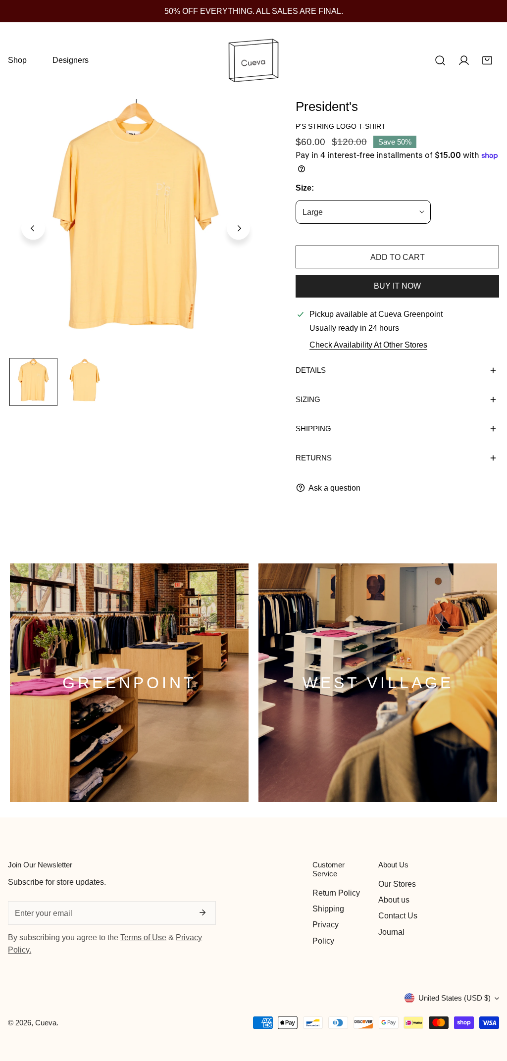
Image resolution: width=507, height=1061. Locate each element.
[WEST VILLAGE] (377, 682)
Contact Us (397, 915)
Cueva (45, 1022)
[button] (487, 60)
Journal (391, 931)
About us (393, 899)
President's (327, 106)
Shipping (328, 908)
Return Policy (336, 892)
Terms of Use (143, 937)
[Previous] (33, 228)
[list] (135, 226)
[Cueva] (253, 60)
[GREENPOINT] (129, 682)
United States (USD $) (454, 998)
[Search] (440, 60)
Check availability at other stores (368, 344)
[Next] (239, 228)
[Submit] (202, 912)
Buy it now (397, 285)
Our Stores (397, 883)
